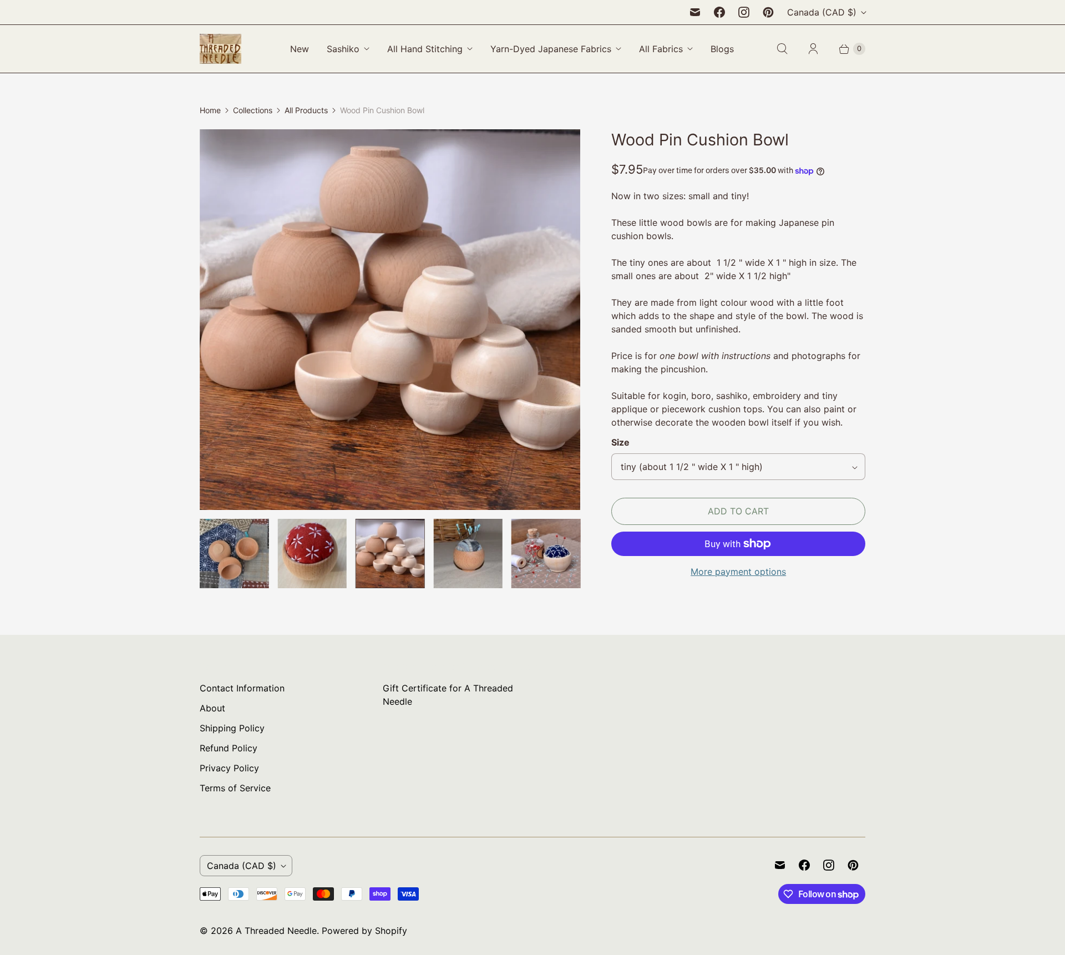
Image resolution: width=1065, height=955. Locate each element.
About (212, 708)
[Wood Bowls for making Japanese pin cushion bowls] (390, 319)
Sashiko (343, 48)
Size (620, 442)
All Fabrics (661, 48)
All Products (306, 110)
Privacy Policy (229, 768)
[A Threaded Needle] (220, 49)
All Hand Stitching (425, 48)
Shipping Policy (232, 728)
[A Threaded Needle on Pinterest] (768, 12)
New (299, 48)
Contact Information (242, 688)
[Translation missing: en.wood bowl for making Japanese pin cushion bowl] (234, 553)
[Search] (782, 49)
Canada (821, 12)
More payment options (738, 571)
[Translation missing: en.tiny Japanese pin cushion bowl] (545, 553)
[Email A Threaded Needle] (695, 12)
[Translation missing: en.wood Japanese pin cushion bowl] (311, 553)
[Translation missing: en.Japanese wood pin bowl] (467, 553)
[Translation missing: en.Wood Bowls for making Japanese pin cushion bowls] (390, 553)
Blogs (722, 48)
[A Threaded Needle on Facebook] (719, 12)
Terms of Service (235, 788)
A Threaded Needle (276, 930)
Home (210, 110)
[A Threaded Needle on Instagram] (744, 12)
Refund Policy (228, 748)
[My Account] (813, 49)
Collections (252, 110)
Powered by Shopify (364, 930)
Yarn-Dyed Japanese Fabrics (550, 48)
